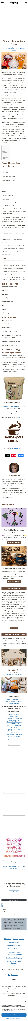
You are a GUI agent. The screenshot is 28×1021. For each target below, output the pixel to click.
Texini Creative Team (14, 952)
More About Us (14, 891)
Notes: (5, 150)
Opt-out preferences (10, 1018)
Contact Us (7, 948)
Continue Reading (14, 542)
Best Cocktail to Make (14, 729)
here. (19, 417)
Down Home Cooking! (16, 448)
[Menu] (2, 3)
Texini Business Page (14, 975)
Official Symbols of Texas (14, 731)
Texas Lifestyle (14, 716)
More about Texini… (14, 890)
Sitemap (21, 939)
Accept (14, 1015)
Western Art (14, 738)
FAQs (19, 945)
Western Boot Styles (14, 723)
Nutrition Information (5, 152)
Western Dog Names (14, 714)
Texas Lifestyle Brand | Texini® (14, 674)
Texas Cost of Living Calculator (14, 701)
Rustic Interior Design (14, 736)
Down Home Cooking (13, 48)
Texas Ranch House (14, 720)
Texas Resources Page (14, 703)
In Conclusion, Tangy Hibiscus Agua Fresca (5, 157)
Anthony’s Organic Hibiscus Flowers (14, 406)
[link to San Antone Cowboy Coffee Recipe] (14, 556)
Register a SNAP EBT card (14, 699)
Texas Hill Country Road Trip (14, 718)
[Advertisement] (14, 23)
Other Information (5, 154)
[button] (26, 1001)
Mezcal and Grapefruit (14, 739)
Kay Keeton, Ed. (15, 47)
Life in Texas (14, 727)
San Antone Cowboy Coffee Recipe (14, 568)
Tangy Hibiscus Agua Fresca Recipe (5, 148)
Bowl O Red (14, 732)
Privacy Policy (18, 1018)
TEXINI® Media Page (17, 948)
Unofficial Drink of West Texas (14, 734)
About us (15, 939)
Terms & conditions (12, 945)
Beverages (5, 48)
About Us (14, 628)
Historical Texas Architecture (14, 722)
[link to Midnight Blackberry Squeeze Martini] (14, 517)
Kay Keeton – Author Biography (14, 954)
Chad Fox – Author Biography (14, 958)
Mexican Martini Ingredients (14, 725)
